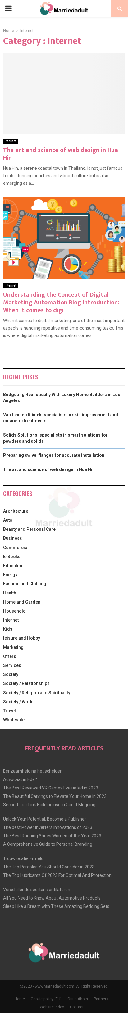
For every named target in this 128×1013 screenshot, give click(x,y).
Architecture (15, 511)
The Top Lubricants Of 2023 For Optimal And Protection (57, 875)
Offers (9, 656)
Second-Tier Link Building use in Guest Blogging (49, 804)
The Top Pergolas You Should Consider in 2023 (48, 866)
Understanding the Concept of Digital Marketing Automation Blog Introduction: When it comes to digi (61, 302)
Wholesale (14, 719)
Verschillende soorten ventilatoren (36, 889)
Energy (10, 574)
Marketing (13, 647)
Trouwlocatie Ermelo (23, 858)
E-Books (12, 556)
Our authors (77, 999)
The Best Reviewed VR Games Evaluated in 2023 (50, 787)
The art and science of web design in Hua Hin (60, 154)
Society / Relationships (26, 683)
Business (12, 538)
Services (12, 665)
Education (13, 565)
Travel (9, 710)
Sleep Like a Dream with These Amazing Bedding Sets (56, 906)
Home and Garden (21, 601)
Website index (52, 1007)
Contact (77, 1007)
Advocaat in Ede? (20, 779)
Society (10, 674)
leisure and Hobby (21, 638)
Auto (7, 520)
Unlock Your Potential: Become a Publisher (44, 818)
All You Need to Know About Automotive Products (52, 897)
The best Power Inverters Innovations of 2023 (47, 827)
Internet (10, 141)
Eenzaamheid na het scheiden (32, 771)
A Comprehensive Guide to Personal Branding (47, 844)
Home (20, 999)
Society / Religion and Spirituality (36, 692)
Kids (7, 629)
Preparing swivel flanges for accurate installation (53, 455)
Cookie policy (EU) (46, 999)
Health (9, 592)
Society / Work (17, 701)
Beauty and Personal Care (29, 529)
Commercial (16, 547)
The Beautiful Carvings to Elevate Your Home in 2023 (55, 796)
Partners (101, 999)
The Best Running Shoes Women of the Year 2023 (52, 835)
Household (14, 610)
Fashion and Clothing (24, 583)
